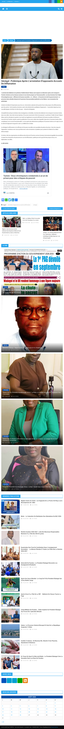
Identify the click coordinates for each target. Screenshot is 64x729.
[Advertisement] (32, 25)
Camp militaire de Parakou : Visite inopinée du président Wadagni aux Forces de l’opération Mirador (41, 610)
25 (11, 715)
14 (38, 709)
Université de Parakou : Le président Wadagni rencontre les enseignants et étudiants (39, 564)
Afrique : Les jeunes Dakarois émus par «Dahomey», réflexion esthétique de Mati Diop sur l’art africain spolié (52, 235)
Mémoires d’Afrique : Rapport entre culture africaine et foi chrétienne (22, 348)
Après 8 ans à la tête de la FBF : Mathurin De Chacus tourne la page (41, 595)
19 (20, 712)
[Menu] (7, 9)
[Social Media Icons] (3, 680)
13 (29, 709)
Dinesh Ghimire (54, 727)
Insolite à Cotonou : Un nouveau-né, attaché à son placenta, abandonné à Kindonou (39, 641)
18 (11, 712)
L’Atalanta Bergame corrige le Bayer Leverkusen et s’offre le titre (56, 208)
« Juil (2, 722)
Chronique (6, 390)
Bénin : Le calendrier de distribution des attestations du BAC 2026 (41, 516)
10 (3, 709)
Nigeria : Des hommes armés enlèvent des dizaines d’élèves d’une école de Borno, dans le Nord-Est (11, 230)
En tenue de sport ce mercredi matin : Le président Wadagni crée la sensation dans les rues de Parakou (42, 657)
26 (20, 715)
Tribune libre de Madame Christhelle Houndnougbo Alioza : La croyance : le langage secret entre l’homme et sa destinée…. (29, 439)
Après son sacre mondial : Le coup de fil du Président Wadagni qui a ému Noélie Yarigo (41, 579)
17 (3, 712)
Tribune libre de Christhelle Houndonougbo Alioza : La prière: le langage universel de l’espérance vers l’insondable (31, 393)
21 (38, 712)
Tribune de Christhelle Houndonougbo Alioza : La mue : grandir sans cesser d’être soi (26, 487)
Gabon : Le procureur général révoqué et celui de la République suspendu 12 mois (40, 626)
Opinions (6, 345)
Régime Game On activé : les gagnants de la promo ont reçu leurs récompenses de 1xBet (41, 501)
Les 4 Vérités (15, 235)
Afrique (4, 86)
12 (20, 709)
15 (46, 709)
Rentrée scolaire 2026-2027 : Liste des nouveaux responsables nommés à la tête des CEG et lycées (40, 532)
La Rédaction (10, 1)
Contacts (16, 1)
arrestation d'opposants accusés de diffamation (19, 204)
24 (3, 715)
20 (29, 712)
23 (55, 712)
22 (46, 712)
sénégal (35, 204)
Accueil (3, 1)
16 (55, 709)
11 (11, 709)
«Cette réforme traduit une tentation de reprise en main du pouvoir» (10, 208)
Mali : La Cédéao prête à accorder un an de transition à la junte (31, 219)
